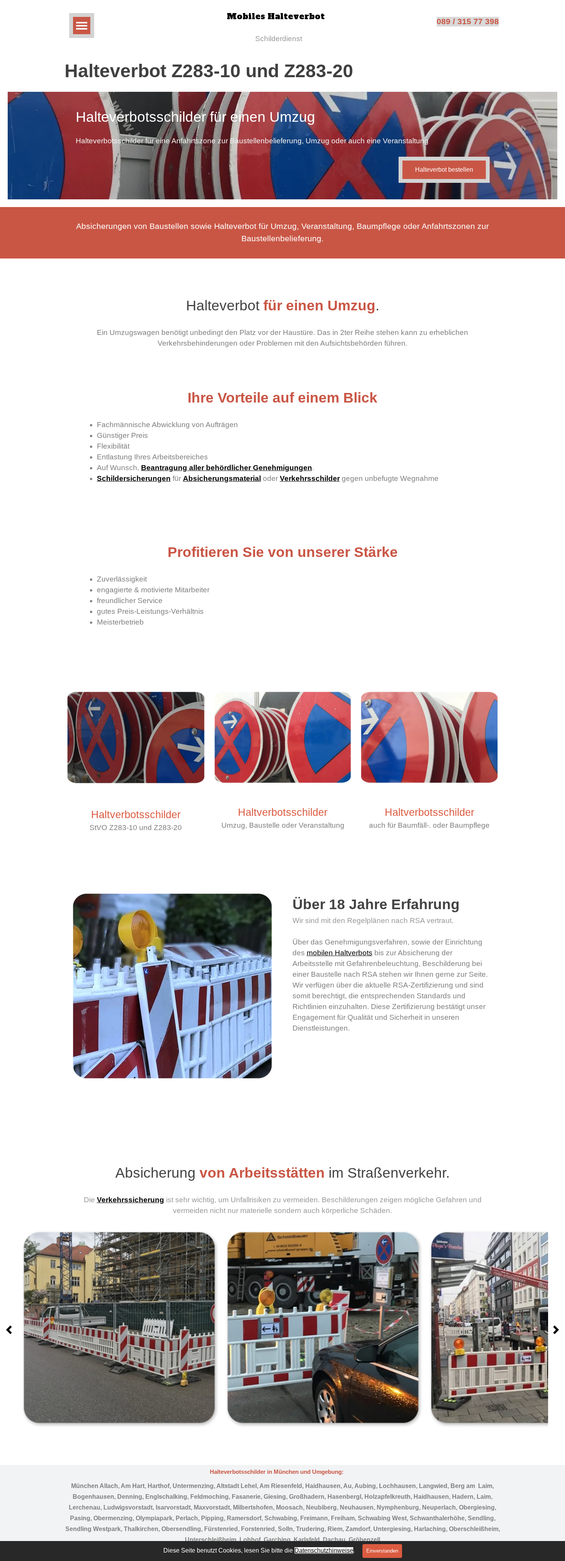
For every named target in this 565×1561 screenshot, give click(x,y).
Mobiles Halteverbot (276, 16)
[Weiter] (553, 1330)
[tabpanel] (282, 232)
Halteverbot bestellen (444, 169)
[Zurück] (11, 1330)
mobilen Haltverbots (339, 953)
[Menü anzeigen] (81, 25)
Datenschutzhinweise (323, 1550)
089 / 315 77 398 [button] (468, 21)
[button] (119, 1327)
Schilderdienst (278, 39)
